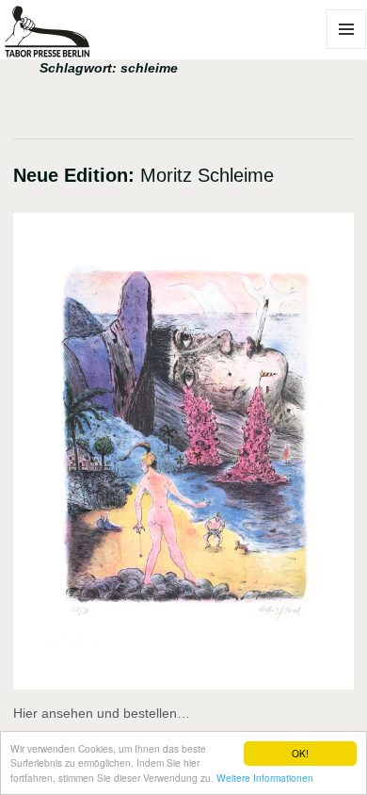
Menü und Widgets (346, 48)
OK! (300, 753)
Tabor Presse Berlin (62, 49)
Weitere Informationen (264, 778)
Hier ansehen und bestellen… (101, 713)
